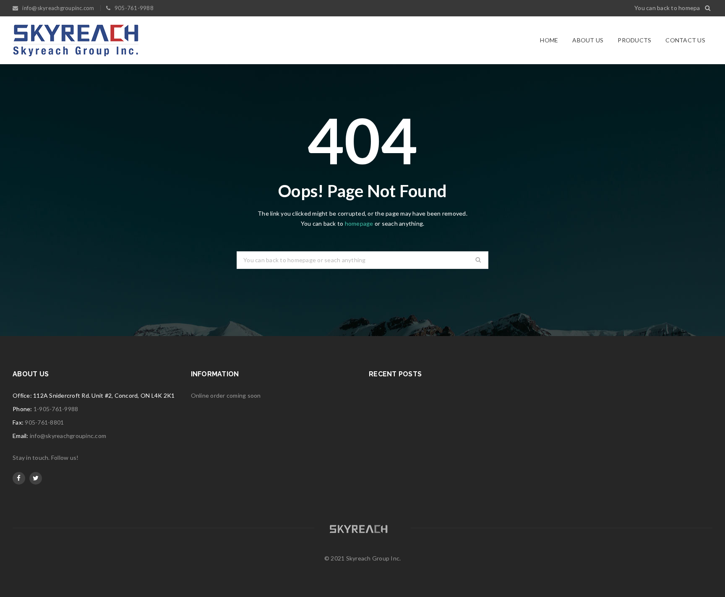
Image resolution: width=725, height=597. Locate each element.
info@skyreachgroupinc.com (68, 435)
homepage (359, 223)
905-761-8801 (44, 422)
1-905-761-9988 (56, 408)
